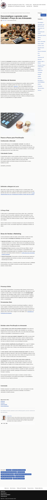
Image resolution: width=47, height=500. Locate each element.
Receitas (39, 78)
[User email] (6, 423)
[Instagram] (5, 423)
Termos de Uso (30, 488)
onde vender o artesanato (6, 478)
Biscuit (39, 39)
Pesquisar (40, 12)
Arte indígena (40, 22)
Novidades (40, 72)
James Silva (4, 20)
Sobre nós (6, 488)
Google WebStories (5, 406)
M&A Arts (16, 86)
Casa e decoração (41, 41)
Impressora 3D (41, 57)
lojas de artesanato (20, 476)
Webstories (35, 6)
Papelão (39, 74)
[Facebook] (2, 423)
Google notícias (4, 404)
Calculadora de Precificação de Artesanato (16, 6)
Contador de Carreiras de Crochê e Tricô (16, 4)
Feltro (39, 55)
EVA (39, 53)
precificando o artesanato (18, 478)
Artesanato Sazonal (42, 35)
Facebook (3, 402)
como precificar (21, 472)
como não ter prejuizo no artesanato (8, 472)
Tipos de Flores (41, 88)
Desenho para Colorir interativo (39, 4)
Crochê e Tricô (29, 4)
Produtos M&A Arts (39, 488)
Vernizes (39, 90)
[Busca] (1, 0)
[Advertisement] (8, 53)
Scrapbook (40, 86)
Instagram (3, 401)
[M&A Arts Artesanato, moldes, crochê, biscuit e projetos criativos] (3, 5)
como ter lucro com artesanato (7, 476)
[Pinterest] (4, 423)
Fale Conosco (13, 488)
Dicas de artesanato (42, 51)
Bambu (39, 37)
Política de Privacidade (21, 488)
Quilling (39, 76)
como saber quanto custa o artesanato (23, 474)
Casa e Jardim (41, 43)
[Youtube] (1, 423)
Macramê (40, 59)
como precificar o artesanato (7, 474)
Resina (39, 84)
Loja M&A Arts (29, 6)
